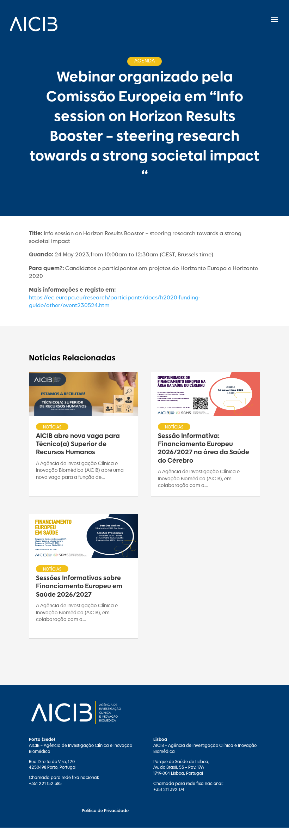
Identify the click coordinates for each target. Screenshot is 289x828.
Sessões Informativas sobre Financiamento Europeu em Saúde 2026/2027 (79, 586)
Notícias (52, 427)
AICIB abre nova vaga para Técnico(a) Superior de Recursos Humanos (78, 444)
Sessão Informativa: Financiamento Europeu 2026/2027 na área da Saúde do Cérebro (203, 448)
